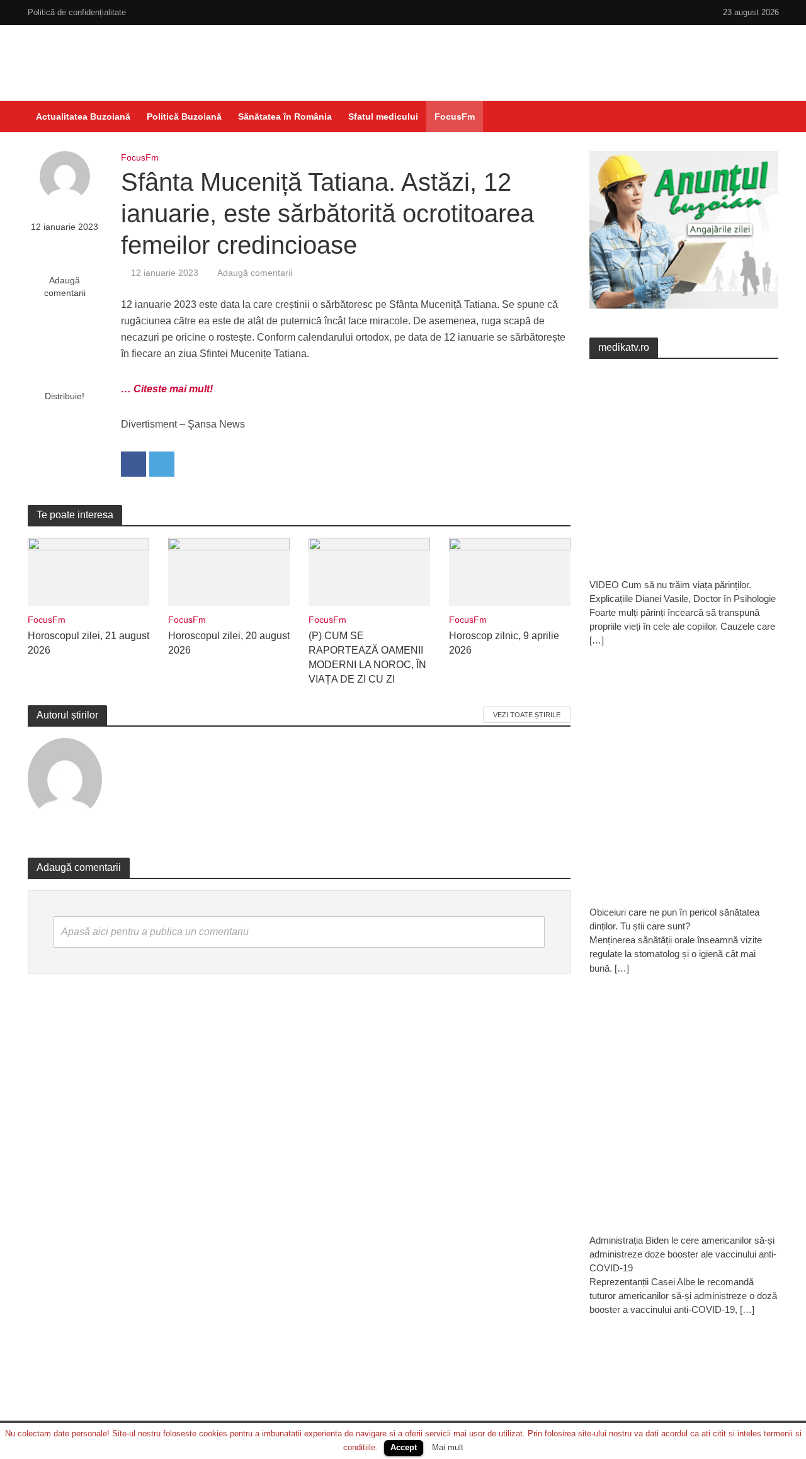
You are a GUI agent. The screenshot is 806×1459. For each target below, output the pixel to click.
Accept (403, 1447)
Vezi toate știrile (526, 714)
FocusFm (454, 116)
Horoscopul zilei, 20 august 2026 (229, 643)
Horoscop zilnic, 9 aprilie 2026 (504, 643)
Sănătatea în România (285, 116)
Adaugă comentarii (65, 286)
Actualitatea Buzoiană (83, 116)
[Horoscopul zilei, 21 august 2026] (88, 570)
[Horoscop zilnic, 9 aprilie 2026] (509, 570)
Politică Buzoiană (184, 116)
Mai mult (447, 1447)
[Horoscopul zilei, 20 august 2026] (229, 570)
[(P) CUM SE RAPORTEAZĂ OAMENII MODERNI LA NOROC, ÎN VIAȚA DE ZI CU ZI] (369, 570)
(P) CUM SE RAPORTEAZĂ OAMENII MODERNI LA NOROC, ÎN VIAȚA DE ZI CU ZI (367, 657)
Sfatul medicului (383, 116)
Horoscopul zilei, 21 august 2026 (88, 643)
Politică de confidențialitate (77, 12)
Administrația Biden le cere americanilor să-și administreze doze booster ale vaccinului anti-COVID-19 (682, 1254)
